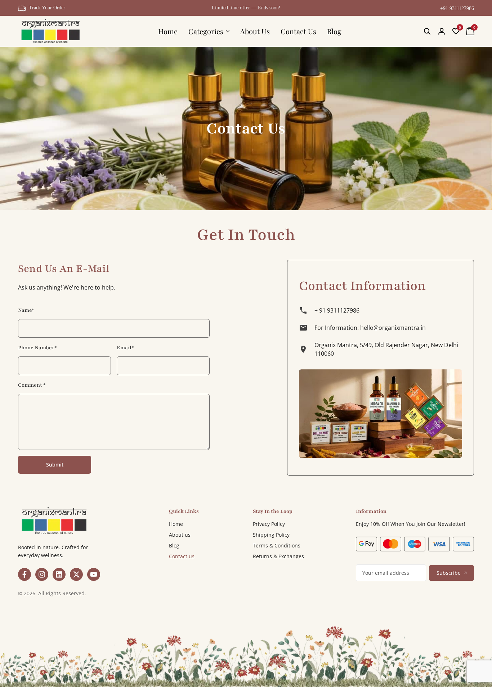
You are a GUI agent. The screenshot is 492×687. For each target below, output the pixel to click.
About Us (255, 31)
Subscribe (449, 572)
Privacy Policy (269, 523)
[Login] (441, 31)
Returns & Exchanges (278, 556)
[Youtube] (93, 574)
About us (180, 534)
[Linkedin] (59, 574)
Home (168, 31)
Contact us (181, 556)
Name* (26, 310)
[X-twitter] (76, 574)
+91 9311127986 (457, 8)
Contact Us (298, 31)
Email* (125, 347)
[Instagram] (41, 574)
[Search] (427, 31)
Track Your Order (47, 7)
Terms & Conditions (276, 545)
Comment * (31, 385)
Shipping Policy (271, 534)
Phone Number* (37, 347)
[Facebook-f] (24, 574)
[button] (456, 31)
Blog (334, 31)
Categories (205, 31)
